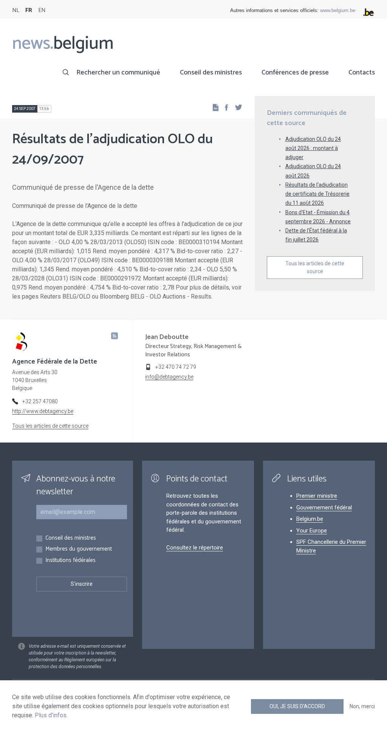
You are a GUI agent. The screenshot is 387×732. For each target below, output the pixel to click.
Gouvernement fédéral (324, 507)
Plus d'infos (51, 715)
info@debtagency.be (169, 377)
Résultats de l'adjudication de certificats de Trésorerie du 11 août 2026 (317, 194)
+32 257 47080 (40, 401)
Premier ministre (316, 495)
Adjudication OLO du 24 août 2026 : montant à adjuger (313, 148)
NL (15, 10)
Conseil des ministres (211, 72)
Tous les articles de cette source (314, 267)
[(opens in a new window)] (224, 107)
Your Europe (311, 530)
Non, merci (362, 706)
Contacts (361, 72)
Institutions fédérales (70, 560)
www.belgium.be (337, 10)
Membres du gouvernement (78, 549)
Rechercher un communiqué (118, 72)
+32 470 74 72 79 (175, 367)
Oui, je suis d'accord (297, 706)
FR (28, 10)
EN (41, 10)
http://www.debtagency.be (42, 411)
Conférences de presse (295, 72)
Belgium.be (309, 518)
